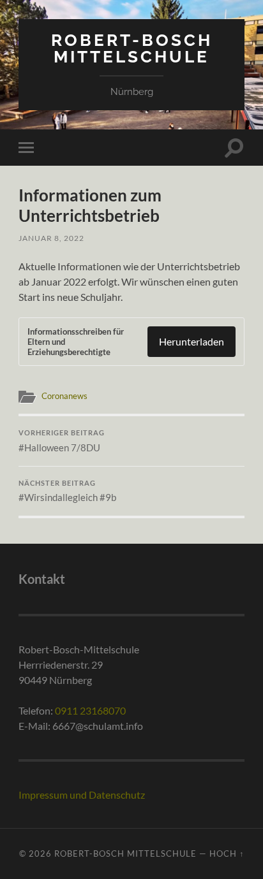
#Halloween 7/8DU (62, 441)
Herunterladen (191, 341)
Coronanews (64, 396)
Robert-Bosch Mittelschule (132, 48)
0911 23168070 (90, 710)
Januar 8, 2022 (51, 238)
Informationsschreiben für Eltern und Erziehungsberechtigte (75, 341)
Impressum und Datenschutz (82, 794)
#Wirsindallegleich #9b (67, 491)
